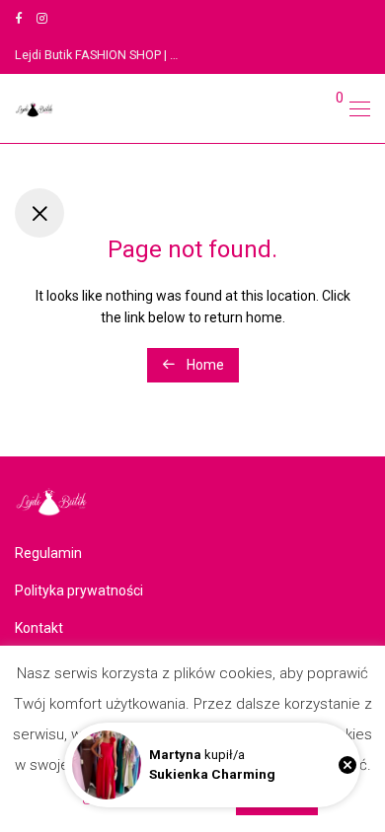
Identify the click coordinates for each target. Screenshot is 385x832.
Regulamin (48, 553)
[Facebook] (18, 18)
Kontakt (39, 628)
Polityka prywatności (79, 590)
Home (204, 365)
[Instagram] (42, 18)
